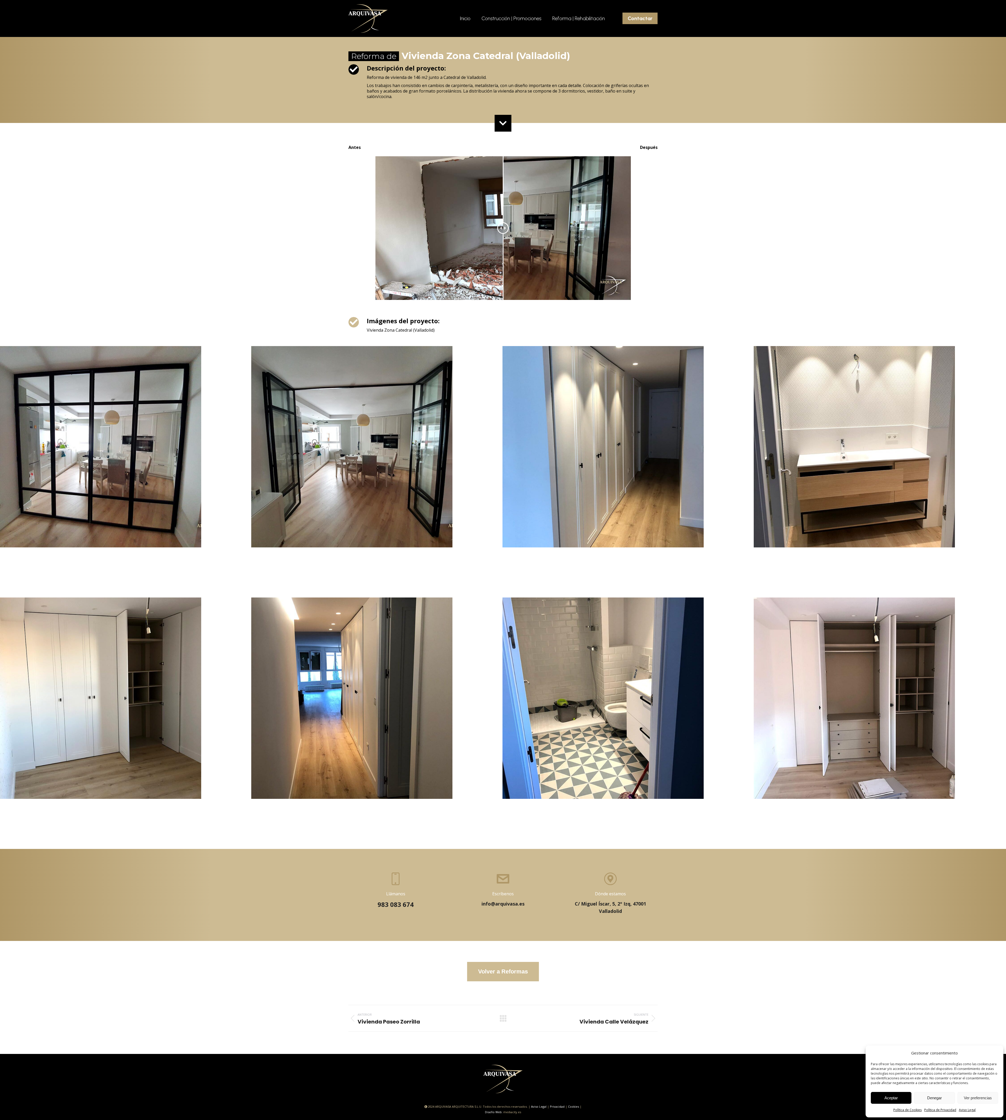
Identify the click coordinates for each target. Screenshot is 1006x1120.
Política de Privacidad (940, 1110)
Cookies (573, 1106)
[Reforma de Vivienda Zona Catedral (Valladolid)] (125, 471)
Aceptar (891, 1098)
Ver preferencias (978, 1098)
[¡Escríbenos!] (503, 890)
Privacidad (557, 1106)
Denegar (934, 1098)
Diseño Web (493, 1112)
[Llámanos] (395, 891)
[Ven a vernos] (610, 894)
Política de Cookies (907, 1110)
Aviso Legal (967, 1110)
